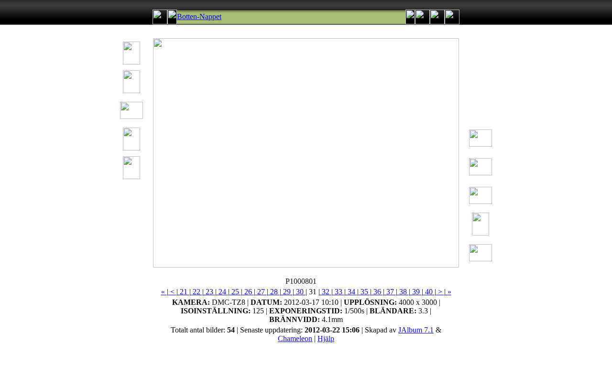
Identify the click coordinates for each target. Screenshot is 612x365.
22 (196, 292)
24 (222, 292)
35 (364, 292)
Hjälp (325, 338)
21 (183, 292)
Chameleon (295, 338)
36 (377, 292)
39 (416, 292)
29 (287, 292)
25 (235, 292)
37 (390, 292)
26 (248, 292)
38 (403, 292)
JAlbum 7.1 (416, 330)
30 (300, 292)
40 (429, 292)
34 (351, 292)
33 (338, 292)
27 (261, 292)
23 (209, 292)
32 (325, 292)
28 (274, 292)
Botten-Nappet (199, 16)
